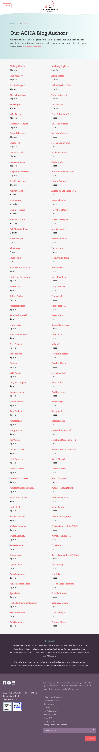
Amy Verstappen (18, 382)
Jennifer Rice (16, 421)
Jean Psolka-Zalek (60, 258)
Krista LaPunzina (59, 123)
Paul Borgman (58, 392)
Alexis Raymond (59, 478)
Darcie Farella (58, 421)
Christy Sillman (17, 66)
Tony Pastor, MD (59, 95)
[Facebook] (4, 683)
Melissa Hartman (18, 526)
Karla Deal (15, 507)
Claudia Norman (59, 593)
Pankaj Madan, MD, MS (62, 488)
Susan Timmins (58, 200)
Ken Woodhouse (17, 162)
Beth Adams (16, 373)
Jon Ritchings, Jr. (18, 85)
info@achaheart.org (32, 46)
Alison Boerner (17, 449)
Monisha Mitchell (59, 497)
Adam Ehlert (57, 75)
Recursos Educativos (51, 700)
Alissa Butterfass (18, 95)
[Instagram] (9, 683)
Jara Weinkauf (58, 229)
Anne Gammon (17, 545)
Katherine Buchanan (20, 277)
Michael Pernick (17, 219)
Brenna (13, 363)
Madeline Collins (59, 152)
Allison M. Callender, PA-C (63, 191)
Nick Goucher (16, 459)
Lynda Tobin (16, 564)
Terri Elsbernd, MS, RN (62, 516)
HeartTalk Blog (49, 714)
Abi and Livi (57, 344)
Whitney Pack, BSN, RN (62, 171)
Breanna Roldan (59, 238)
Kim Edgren (15, 104)
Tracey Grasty (17, 555)
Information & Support (52, 697)
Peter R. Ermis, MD (60, 114)
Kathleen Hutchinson (20, 267)
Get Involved (48, 704)
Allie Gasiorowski (18, 315)
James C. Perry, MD (60, 219)
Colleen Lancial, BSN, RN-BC (65, 526)
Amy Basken (16, 411)
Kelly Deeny (15, 114)
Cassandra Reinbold (61, 430)
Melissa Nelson (17, 468)
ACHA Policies (49, 721)
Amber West (57, 267)
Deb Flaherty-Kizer (19, 229)
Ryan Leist (15, 593)
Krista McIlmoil (17, 612)
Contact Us (47, 717)
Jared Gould (15, 286)
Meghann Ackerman (19, 171)
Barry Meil (56, 411)
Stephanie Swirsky (19, 334)
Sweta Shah (57, 162)
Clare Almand (16, 152)
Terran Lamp (57, 248)
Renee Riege (57, 401)
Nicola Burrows (17, 516)
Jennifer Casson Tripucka (22, 488)
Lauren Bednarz (59, 181)
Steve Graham (16, 401)
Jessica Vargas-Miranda (63, 583)
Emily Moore (16, 430)
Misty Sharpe (16, 238)
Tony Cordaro (58, 286)
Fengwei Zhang (58, 622)
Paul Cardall (57, 382)
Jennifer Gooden (18, 181)
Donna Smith (57, 296)
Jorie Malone (16, 353)
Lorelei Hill (15, 143)
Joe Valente (15, 440)
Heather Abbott (59, 363)
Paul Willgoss (16, 75)
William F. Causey (18, 497)
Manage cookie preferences (55, 724)
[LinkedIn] (13, 683)
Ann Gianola (16, 622)
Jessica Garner (58, 373)
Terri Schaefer (16, 344)
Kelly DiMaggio (17, 191)
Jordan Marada (58, 468)
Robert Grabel (16, 296)
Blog (18, 23)
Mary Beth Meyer (59, 210)
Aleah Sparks (57, 507)
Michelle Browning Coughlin (23, 603)
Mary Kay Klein (59, 277)
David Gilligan (58, 612)
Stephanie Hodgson (19, 123)
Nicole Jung (57, 564)
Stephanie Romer (59, 353)
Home (12, 23)
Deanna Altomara (59, 603)
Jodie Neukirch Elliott (61, 85)
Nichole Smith (58, 104)
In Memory (47, 707)
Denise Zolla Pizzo (60, 325)
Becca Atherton (17, 133)
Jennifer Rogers (17, 305)
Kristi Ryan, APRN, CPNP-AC (65, 555)
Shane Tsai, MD (58, 305)
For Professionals (50, 710)
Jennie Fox (56, 574)
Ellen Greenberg (17, 210)
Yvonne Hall (15, 200)
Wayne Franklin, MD (61, 535)
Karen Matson (58, 315)
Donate (7, 5)
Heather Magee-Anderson (63, 449)
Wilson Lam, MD (17, 535)
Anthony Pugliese (60, 66)
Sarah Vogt (56, 334)
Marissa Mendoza (60, 133)
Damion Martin (17, 392)
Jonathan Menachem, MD (63, 440)
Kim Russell (15, 248)
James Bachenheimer (20, 583)
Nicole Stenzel (58, 459)
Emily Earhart (16, 325)
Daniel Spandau (17, 574)
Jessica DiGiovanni (60, 143)
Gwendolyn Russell (19, 478)
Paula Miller (15, 258)
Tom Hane (56, 545)
